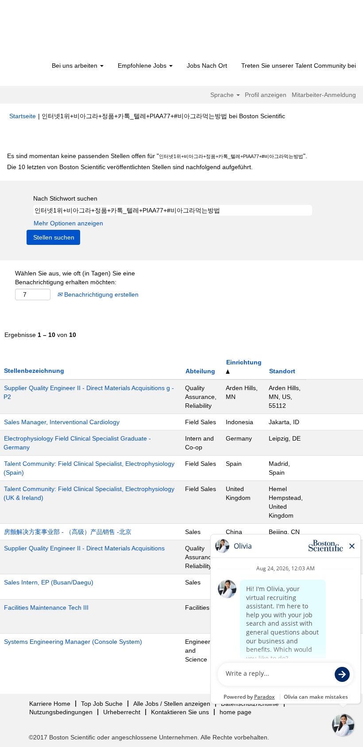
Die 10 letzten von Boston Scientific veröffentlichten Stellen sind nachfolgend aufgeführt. (130, 166)
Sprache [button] (223, 94)
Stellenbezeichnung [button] (34, 370)
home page (235, 712)
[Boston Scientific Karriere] (60, 31)
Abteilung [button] (200, 371)
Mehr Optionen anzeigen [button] (68, 223)
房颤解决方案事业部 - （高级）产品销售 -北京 (67, 531)
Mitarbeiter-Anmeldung (324, 94)
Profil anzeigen (265, 94)
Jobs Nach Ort (207, 65)
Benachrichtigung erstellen (100, 294)
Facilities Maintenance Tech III (46, 607)
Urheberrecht (121, 712)
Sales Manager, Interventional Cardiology (62, 422)
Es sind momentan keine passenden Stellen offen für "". (157, 155)
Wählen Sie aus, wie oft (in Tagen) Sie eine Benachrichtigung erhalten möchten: (75, 278)
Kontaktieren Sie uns (180, 712)
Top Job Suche (102, 703)
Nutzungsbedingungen (61, 712)
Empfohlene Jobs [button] (143, 65)
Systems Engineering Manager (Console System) (73, 641)
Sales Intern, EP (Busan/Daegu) (48, 582)
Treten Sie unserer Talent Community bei (298, 65)
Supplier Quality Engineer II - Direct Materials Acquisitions (84, 548)
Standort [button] (282, 371)
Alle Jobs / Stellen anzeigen (171, 703)
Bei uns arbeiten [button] (75, 65)
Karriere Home (49, 703)
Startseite (22, 116)
